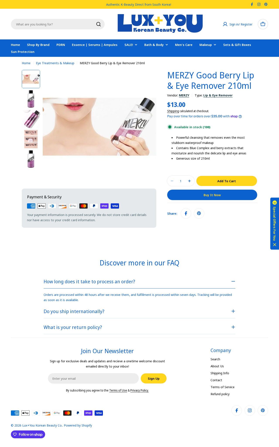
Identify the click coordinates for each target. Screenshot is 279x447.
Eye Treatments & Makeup (55, 63)
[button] (274, 223)
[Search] (98, 24)
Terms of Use (118, 390)
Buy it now (212, 195)
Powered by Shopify (78, 425)
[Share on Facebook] (186, 213)
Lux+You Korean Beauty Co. (42, 425)
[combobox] (58, 24)
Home (26, 63)
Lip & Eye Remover (218, 95)
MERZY (184, 95)
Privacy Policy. (139, 390)
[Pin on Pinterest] (199, 213)
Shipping (173, 111)
